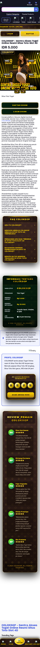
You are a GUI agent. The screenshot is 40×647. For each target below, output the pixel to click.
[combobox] (18, 9)
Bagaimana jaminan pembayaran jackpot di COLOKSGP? (15, 249)
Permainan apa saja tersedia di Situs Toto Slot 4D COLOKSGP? (18, 240)
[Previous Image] (1, 71)
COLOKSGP (6, 121)
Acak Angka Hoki (21, 395)
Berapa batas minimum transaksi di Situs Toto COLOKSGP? (16, 258)
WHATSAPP (29, 644)
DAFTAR (30, 34)
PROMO (3, 644)
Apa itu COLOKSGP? (13, 225)
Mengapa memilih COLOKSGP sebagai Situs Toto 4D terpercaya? (17, 232)
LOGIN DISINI (20, 112)
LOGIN (10, 34)
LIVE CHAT (36, 644)
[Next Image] (38, 71)
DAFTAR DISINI (20, 105)
